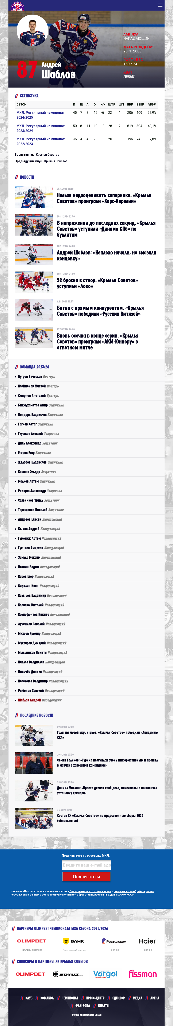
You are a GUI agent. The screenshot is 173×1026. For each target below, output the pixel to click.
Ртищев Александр (40, 491)
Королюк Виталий (41, 605)
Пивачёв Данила (40, 671)
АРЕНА (154, 998)
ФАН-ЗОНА (83, 1006)
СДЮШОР (118, 998)
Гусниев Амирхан (41, 548)
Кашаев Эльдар (37, 472)
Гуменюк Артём (39, 538)
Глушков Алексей (38, 434)
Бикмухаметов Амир (41, 405)
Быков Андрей (39, 529)
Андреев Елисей (40, 519)
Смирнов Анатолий (38, 396)
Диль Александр (37, 443)
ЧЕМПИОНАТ (70, 998)
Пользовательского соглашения (90, 891)
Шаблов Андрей (39, 700)
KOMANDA (47, 998)
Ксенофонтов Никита (44, 614)
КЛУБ (29, 998)
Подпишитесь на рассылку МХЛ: (86, 855)
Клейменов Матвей (38, 386)
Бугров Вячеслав (36, 376)
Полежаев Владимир (43, 681)
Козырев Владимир (42, 595)
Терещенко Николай (41, 510)
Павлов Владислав (41, 662)
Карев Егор (36, 576)
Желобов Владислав (40, 462)
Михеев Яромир (39, 633)
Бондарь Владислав (40, 415)
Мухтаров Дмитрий (42, 643)
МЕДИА (137, 998)
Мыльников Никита (42, 652)
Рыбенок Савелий (41, 691)
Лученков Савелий (41, 624)
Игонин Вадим (38, 567)
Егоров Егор (34, 453)
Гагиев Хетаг (35, 424)
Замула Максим (39, 557)
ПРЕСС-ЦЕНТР (95, 998)
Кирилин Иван (38, 586)
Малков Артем (36, 481)
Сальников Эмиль (38, 500)
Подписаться (86, 876)
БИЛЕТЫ (103, 1006)
